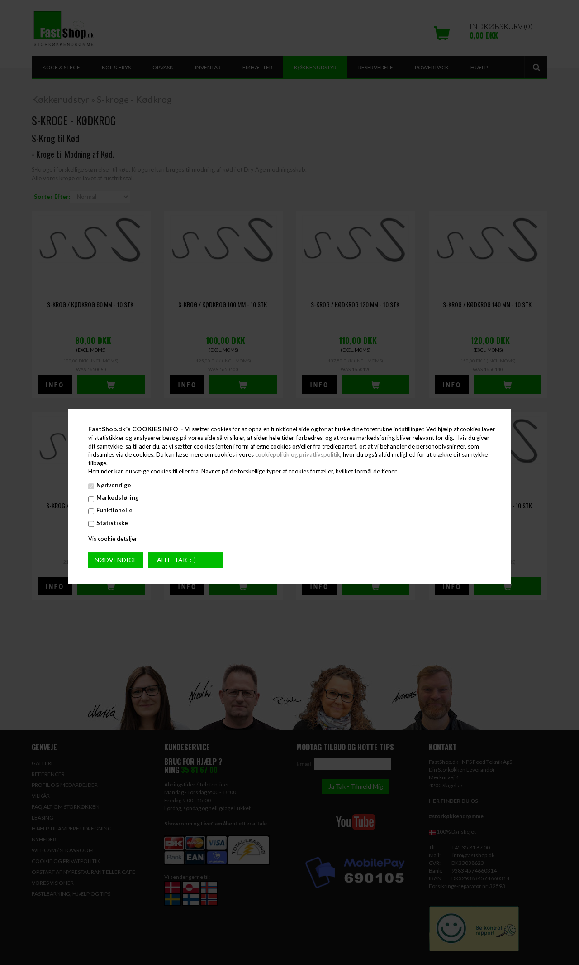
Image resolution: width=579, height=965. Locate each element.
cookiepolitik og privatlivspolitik (297, 454)
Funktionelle (114, 510)
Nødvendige (113, 485)
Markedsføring (117, 498)
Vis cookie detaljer (112, 538)
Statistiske (112, 522)
